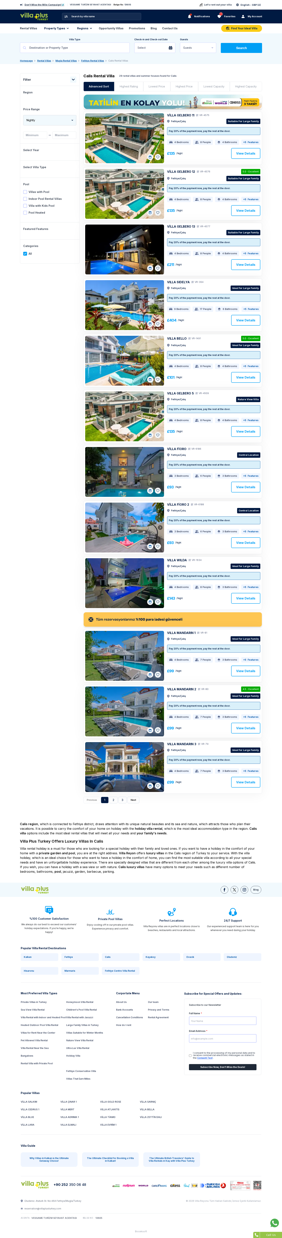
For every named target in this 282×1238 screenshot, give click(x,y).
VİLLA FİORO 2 (178, 504)
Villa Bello (177, 338)
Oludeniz (232, 957)
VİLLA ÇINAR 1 (68, 1101)
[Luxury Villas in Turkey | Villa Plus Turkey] (39, 890)
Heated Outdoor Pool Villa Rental (39, 1025)
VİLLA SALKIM (29, 1101)
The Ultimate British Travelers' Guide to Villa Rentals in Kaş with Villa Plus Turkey (172, 1159)
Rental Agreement (158, 1017)
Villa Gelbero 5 (180, 393)
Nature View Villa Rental (79, 1040)
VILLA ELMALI (68, 1124)
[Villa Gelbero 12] (124, 194)
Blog (154, 28)
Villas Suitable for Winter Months (84, 1032)
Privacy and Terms (158, 1009)
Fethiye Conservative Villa (81, 1071)
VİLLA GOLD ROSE (110, 1101)
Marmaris (69, 970)
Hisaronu (29, 970)
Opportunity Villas (111, 28)
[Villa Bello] (124, 361)
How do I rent (123, 1025)
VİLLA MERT (67, 1109)
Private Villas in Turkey (34, 1002)
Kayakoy (151, 957)
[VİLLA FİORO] (124, 472)
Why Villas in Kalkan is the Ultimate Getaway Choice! (49, 1159)
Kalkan (27, 957)
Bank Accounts (124, 1009)
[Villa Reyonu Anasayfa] (35, 1185)
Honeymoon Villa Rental (79, 1002)
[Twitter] (234, 890)
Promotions (137, 28)
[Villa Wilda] (124, 583)
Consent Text (205, 1057)
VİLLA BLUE (27, 1117)
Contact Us (170, 28)
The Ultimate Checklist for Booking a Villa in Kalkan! (110, 1159)
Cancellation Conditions (129, 1017)
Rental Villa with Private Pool (37, 1063)
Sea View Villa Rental (33, 1009)
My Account (255, 16)
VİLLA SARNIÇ (148, 1101)
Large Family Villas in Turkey (82, 1025)
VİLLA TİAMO (107, 1117)
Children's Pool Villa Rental (81, 1009)
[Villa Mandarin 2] (124, 711)
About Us (121, 1002)
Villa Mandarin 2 (181, 689)
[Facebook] (224, 890)
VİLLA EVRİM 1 (108, 1124)
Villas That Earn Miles (78, 1078)
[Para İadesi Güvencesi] (172, 619)
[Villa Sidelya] (124, 305)
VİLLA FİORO (176, 449)
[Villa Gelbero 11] (124, 138)
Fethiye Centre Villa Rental (120, 970)
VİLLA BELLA (147, 1109)
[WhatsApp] (274, 1223)
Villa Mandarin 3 (181, 744)
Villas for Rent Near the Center (38, 1032)
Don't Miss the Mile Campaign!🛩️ (44, 5)
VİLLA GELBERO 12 (181, 172)
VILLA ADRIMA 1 (69, 1117)
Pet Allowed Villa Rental (34, 1040)
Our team (153, 1002)
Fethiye (68, 957)
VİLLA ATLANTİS (109, 1109)
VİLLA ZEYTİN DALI (151, 1117)
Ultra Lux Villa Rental (77, 1048)
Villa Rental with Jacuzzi (79, 1017)
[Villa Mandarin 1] (124, 656)
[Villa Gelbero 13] (124, 249)
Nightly (30, 120)
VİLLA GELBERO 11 (180, 115)
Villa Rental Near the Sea (35, 1048)
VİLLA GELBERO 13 (181, 226)
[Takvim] (150, 157)
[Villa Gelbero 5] (124, 416)
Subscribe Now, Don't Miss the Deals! (222, 1067)
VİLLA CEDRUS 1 (30, 1109)
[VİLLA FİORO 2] (124, 527)
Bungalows (27, 1055)
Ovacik (190, 957)
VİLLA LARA (27, 1124)
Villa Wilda (177, 560)
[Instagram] (244, 890)
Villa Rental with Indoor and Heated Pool (43, 1017)
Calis (107, 957)
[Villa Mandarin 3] (124, 767)
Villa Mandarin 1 (181, 633)
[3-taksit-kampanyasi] (172, 101)
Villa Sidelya (178, 282)
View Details (245, 153)
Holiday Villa (73, 1055)
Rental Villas (28, 28)
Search (241, 48)
